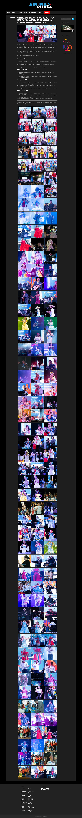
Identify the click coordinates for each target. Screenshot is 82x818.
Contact (22, 794)
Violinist (22, 813)
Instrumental (30, 799)
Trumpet (23, 810)
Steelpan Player (31, 807)
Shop (29, 806)
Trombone (30, 809)
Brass (29, 790)
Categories (23, 792)
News (25, 12)
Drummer (23, 795)
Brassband (23, 791)
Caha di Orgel (30, 791)
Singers (22, 807)
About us (41, 12)
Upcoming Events (33, 12)
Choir (29, 792)
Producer (23, 803)
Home (8, 12)
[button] (67, 28)
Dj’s (28, 794)
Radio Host (30, 803)
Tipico (22, 809)
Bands (29, 788)
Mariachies (23, 800)
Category (14, 12)
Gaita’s (22, 796)
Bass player (23, 790)
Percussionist (24, 802)
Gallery (20, 12)
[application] (67, 28)
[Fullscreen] (72, 31)
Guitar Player (30, 798)
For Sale (47, 12)
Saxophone (30, 804)
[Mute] (71, 31)
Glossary (23, 798)
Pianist (29, 802)
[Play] (62, 31)
